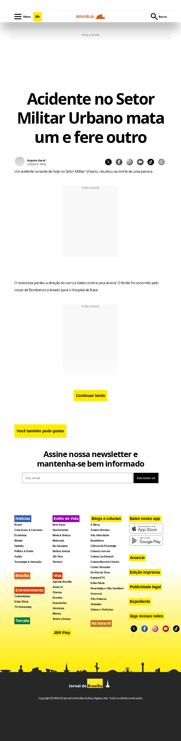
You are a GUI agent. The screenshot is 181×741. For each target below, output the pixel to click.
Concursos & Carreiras (28, 530)
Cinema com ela (100, 551)
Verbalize (96, 604)
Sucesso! (96, 593)
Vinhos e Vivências (101, 609)
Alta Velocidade (99, 535)
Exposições (60, 603)
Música (57, 613)
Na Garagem (60, 546)
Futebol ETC (97, 577)
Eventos (57, 597)
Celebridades (22, 596)
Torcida (22, 620)
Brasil (18, 524)
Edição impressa (145, 572)
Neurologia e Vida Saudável (107, 588)
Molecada (58, 540)
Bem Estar (59, 524)
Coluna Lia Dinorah (101, 556)
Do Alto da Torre (100, 572)
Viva (58, 575)
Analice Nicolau (99, 530)
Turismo (57, 561)
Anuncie (137, 557)
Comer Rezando (100, 567)
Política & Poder (24, 551)
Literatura (58, 608)
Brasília (22, 575)
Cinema (57, 592)
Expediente (140, 601)
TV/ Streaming (22, 607)
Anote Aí (58, 587)
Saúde (18, 556)
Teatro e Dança (62, 618)
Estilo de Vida (66, 518)
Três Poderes (98, 599)
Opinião (18, 546)
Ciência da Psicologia (103, 546)
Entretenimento (29, 590)
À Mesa (95, 524)
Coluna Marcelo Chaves (104, 561)
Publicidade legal (145, 587)
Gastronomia (60, 530)
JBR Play (62, 632)
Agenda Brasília (62, 581)
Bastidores (97, 540)
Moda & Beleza (62, 535)
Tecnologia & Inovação (27, 561)
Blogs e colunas (106, 518)
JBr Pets (58, 556)
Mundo (18, 540)
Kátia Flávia (21, 601)
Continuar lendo (90, 395)
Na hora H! (101, 623)
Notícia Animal (61, 551)
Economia (20, 535)
